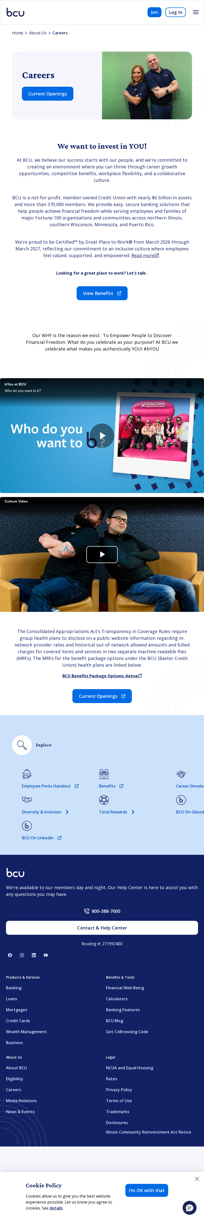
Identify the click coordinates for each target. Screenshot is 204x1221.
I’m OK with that (147, 1190)
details (56, 1208)
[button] (190, 1208)
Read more (145, 255)
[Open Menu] (196, 12)
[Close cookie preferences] (197, 1179)
